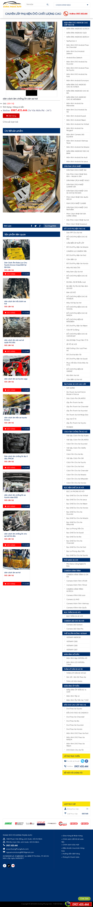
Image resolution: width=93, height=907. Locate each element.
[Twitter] (36, 226)
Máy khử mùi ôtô (73, 267)
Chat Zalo (84, 899)
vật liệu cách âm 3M (75, 458)
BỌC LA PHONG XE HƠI (75, 491)
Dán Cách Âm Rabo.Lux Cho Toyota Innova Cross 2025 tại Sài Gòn (15, 264)
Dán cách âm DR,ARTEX (76, 398)
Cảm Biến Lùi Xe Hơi (74, 379)
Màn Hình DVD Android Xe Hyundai (76, 62)
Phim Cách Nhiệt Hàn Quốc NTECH (77, 198)
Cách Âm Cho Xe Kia (74, 454)
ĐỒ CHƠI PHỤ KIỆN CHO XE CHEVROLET (76, 335)
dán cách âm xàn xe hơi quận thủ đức (14, 341)
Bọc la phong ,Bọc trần (75, 551)
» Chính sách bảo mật (70, 844)
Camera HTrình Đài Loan (75, 595)
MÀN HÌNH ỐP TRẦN (71, 686)
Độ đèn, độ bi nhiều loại (76, 282)
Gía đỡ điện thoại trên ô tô (77, 340)
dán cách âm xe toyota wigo (15, 379)
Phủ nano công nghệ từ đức (76, 565)
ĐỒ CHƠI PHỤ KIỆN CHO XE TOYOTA (76, 308)
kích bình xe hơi (72, 375)
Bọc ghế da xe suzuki (75, 532)
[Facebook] (31, 226)
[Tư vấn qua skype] (82, 761)
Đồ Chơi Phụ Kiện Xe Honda (77, 263)
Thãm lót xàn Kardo (74, 681)
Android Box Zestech (74, 57)
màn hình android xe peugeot (74, 129)
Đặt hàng (12, 116)
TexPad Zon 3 (71, 41)
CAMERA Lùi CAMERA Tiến (76, 251)
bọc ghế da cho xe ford (76, 547)
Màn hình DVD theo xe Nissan (75, 744)
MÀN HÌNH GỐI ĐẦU (71, 654)
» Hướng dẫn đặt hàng (70, 853)
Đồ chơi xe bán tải (73, 354)
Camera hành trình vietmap (77, 603)
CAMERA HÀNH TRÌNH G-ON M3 (77, 575)
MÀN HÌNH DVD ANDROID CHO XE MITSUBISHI (76, 98)
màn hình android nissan (76, 120)
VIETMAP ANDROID (73, 637)
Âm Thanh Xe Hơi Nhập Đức (77, 415)
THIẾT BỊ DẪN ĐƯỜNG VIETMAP (75, 633)
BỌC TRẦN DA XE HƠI (72, 612)
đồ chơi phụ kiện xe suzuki (76, 358)
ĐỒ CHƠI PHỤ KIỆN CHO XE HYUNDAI (76, 297)
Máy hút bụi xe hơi (73, 303)
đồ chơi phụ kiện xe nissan (77, 325)
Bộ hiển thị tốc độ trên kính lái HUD (77, 287)
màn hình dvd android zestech (75, 52)
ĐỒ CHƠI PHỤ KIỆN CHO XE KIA (76, 277)
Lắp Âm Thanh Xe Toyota (76, 423)
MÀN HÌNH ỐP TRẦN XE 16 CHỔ (76, 691)
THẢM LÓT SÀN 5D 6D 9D (73, 669)
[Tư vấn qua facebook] (86, 761)
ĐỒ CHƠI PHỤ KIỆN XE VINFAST (74, 370)
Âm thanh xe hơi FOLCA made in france (76, 393)
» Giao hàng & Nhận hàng (71, 835)
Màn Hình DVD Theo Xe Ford (77, 733)
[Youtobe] (13, 865)
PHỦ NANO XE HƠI (71, 560)
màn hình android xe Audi (76, 157)
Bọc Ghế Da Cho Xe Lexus (76, 499)
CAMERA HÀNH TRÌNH (72, 570)
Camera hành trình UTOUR (76, 581)
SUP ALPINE (70, 388)
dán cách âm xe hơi (12, 572)
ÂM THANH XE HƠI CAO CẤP (75, 384)
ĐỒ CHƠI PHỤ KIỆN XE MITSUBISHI (74, 320)
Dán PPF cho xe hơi (74, 232)
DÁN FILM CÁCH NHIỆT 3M (76, 170)
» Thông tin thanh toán (70, 857)
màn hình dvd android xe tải (76, 110)
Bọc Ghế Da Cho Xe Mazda (77, 518)
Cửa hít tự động (72, 330)
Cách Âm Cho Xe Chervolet (77, 470)
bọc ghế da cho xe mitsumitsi (74, 523)
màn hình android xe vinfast (77, 124)
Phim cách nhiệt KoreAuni (76, 224)
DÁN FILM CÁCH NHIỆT (72, 166)
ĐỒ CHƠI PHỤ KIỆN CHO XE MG (76, 237)
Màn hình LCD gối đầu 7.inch (75, 663)
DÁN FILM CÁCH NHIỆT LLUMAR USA (74, 185)
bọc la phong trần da (75, 528)
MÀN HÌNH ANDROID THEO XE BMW (77, 152)
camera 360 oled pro (74, 629)
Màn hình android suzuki (76, 116)
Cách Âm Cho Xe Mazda (76, 474)
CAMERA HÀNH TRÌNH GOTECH (74, 590)
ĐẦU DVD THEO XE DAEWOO (77, 713)
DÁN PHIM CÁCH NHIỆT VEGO (77, 180)
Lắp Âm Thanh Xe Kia (74, 402)
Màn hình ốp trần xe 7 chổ (77, 700)
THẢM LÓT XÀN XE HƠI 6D (76, 673)
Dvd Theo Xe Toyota (74, 708)
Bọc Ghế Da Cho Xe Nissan (76, 503)
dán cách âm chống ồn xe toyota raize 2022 (15, 496)
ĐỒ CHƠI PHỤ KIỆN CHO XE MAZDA (76, 314)
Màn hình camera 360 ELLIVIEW (75, 135)
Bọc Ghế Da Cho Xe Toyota (77, 555)
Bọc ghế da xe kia (73, 537)
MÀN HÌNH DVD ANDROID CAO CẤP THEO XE (76, 23)
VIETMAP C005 (71, 641)
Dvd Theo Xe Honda (74, 729)
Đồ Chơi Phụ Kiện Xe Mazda (77, 247)
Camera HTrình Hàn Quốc (76, 607)
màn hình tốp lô (73, 696)
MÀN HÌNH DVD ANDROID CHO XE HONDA (76, 85)
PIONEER (69, 427)
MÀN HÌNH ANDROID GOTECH (77, 28)
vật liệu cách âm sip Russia (77, 435)
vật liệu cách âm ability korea (76, 449)
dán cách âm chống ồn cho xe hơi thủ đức (15, 535)
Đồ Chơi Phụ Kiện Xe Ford (76, 255)
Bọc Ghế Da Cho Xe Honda (77, 508)
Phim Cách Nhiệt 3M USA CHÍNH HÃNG (76, 214)
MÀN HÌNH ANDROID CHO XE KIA (77, 92)
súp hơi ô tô (71, 419)
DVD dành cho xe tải (74, 750)
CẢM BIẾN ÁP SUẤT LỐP (75, 243)
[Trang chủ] (12, 4)
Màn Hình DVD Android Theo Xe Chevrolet (77, 46)
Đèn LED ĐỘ (71, 292)
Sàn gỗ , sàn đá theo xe (76, 677)
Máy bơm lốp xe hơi (74, 271)
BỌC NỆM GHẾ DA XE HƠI (74, 487)
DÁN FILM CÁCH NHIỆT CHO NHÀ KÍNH (77, 208)
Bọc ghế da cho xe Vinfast (77, 495)
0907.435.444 (80, 904)
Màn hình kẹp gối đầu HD (76, 658)
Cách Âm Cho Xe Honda (76, 483)
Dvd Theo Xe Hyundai (74, 725)
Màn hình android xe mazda (77, 147)
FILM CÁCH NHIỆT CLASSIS (76, 203)
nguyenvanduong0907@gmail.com (20, 852)
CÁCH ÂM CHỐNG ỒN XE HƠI (75, 431)
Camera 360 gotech (74, 624)
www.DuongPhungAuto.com (17, 849)
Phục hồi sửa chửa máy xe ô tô (77, 364)
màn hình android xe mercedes (74, 104)
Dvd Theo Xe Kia (72, 721)
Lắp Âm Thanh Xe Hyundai (76, 410)
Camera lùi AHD (72, 599)
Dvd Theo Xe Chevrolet (75, 717)
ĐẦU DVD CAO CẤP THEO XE (75, 705)
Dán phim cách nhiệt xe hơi (77, 220)
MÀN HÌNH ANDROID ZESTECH (77, 37)
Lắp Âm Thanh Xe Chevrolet (77, 406)
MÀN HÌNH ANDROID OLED (76, 33)
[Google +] (40, 226)
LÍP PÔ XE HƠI (71, 344)
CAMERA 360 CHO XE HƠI (74, 621)
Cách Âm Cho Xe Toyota (76, 462)
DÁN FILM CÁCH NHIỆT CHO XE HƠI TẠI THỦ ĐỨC (77, 192)
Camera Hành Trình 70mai (76, 585)
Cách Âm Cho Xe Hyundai (76, 444)
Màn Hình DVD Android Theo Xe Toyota (77, 69)
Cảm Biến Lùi (71, 259)
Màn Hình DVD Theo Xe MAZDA (75, 738)
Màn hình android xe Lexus (77, 161)
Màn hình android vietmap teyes (77, 142)
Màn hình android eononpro (77, 80)
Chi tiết (26, 274)
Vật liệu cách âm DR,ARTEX (77, 439)
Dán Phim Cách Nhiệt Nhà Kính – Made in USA (76, 175)
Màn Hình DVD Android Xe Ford (76, 75)
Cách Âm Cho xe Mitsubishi (77, 479)
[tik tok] (9, 865)
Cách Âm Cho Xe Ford (75, 466)
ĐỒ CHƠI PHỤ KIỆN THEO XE (74, 228)
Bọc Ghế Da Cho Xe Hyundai (74, 513)
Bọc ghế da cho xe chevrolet (74, 542)
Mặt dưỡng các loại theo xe (76, 349)
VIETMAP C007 (71, 649)
